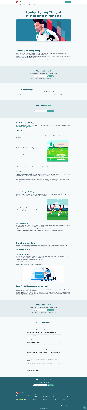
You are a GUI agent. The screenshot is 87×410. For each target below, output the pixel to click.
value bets (23, 94)
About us (64, 394)
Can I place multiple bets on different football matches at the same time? (39, 363)
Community (34, 1)
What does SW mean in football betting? (34, 342)
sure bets (28, 94)
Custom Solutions (36, 399)
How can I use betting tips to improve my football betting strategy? (38, 355)
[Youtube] (64, 405)
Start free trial (68, 1)
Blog (49, 1)
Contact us (64, 399)
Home (17, 4)
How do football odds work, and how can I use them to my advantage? (39, 345)
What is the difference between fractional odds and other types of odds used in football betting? (42, 360)
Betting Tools (27, 1)
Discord (54, 399)
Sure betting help (46, 399)
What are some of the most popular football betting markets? (37, 329)
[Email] (66, 405)
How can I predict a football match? (33, 325)
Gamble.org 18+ (43, 408)
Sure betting (35, 396)
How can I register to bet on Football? (33, 339)
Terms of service (65, 396)
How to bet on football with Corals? (33, 335)
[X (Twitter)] (61, 405)
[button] (84, 407)
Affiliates (54, 394)
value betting (54, 59)
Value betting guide (46, 394)
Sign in (61, 1)
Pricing (45, 1)
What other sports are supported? (33, 370)
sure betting (61, 59)
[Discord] (70, 405)
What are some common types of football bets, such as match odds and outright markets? (42, 352)
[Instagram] (68, 405)
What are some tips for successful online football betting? (37, 349)
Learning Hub (40, 1)
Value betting (35, 394)
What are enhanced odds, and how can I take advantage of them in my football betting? (42, 332)
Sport (20, 4)
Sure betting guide (46, 396)
